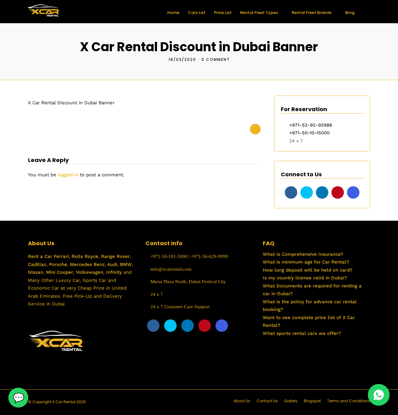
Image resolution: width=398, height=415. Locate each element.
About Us (242, 401)
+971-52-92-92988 (310, 125)
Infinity (114, 272)
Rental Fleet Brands (311, 13)
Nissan (35, 272)
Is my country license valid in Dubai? (305, 278)
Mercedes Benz (86, 264)
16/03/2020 (182, 59)
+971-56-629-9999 (209, 256)
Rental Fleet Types (259, 13)
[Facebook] (291, 192)
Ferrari (60, 256)
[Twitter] (306, 192)
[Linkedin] (322, 192)
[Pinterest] (337, 192)
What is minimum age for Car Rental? (306, 262)
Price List (223, 13)
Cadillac (37, 264)
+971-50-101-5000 (168, 256)
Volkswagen (89, 272)
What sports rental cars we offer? (302, 333)
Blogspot (312, 401)
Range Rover (115, 256)
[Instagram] (353, 192)
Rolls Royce (85, 256)
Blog (349, 13)
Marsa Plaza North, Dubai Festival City (187, 281)
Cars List (197, 13)
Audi (111, 264)
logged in (68, 175)
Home (173, 13)
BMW (125, 264)
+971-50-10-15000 (309, 133)
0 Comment (215, 59)
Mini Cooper (59, 272)
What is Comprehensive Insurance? (303, 254)
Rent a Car (40, 256)
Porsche (57, 264)
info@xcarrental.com (171, 269)
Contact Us (267, 401)
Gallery (291, 401)
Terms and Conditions (348, 401)
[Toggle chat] (18, 398)
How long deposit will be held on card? (307, 270)
